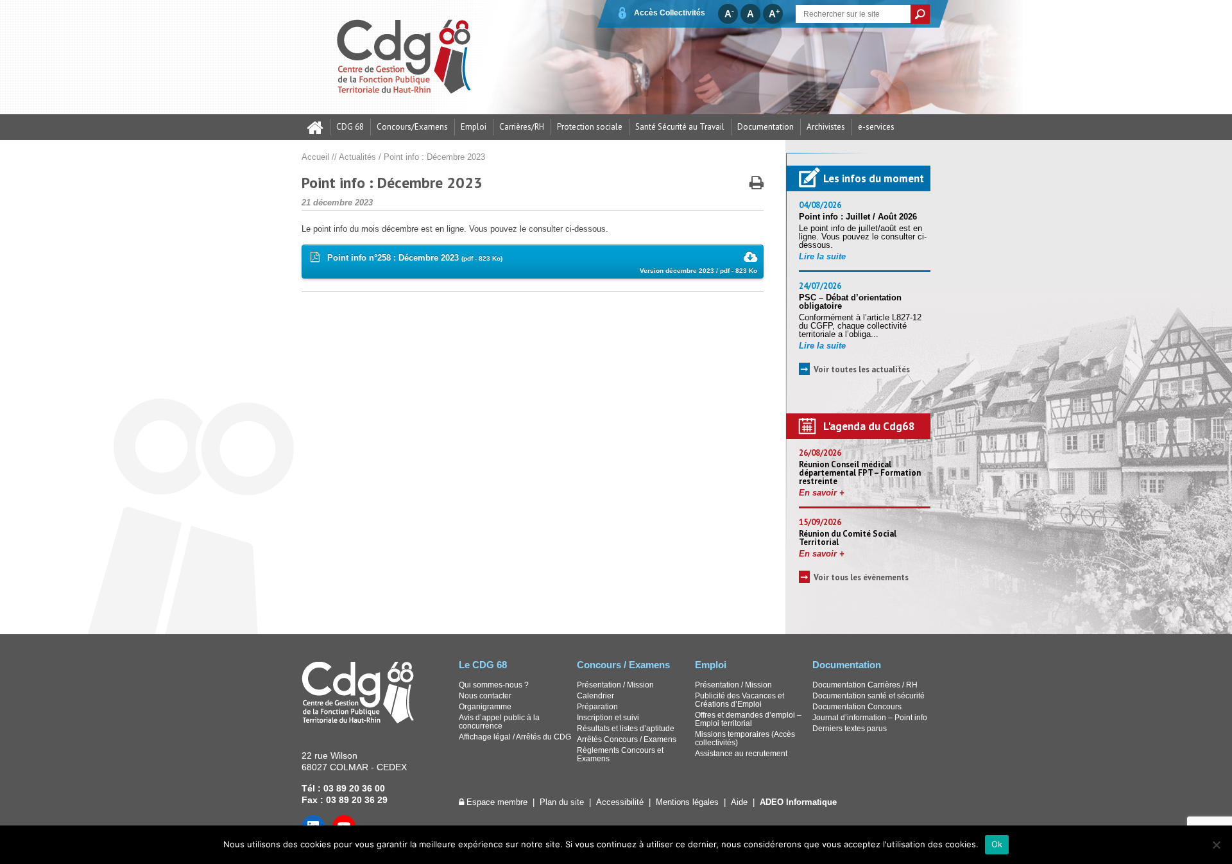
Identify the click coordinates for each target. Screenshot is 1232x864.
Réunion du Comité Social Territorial (847, 538)
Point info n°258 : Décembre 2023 (538, 264)
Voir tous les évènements (861, 577)
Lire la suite (822, 256)
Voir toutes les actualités (862, 369)
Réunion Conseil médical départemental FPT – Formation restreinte (860, 473)
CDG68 (404, 57)
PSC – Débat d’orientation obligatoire (850, 301)
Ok (997, 844)
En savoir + (821, 492)
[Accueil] (316, 127)
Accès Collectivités (669, 12)
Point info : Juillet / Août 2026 (858, 216)
